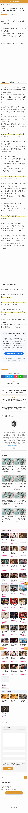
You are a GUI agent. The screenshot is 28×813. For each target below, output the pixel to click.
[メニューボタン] (1, 1)
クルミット (14, 428)
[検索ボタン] (26, 1)
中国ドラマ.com (14, 1)
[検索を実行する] (25, 777)
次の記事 (26, 649)
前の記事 (2, 649)
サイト (4, 758)
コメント (5, 732)
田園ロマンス (5, 14)
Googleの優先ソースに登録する (14, 353)
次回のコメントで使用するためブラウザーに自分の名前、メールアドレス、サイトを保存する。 (14, 764)
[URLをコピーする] (25, 376)
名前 (3, 748)
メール (4, 753)
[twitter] (15, 448)
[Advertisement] (14, 64)
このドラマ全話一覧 (26, 584)
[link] (13, 448)
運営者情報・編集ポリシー (14, 445)
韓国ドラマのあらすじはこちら (14, 792)
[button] (3, 376)
